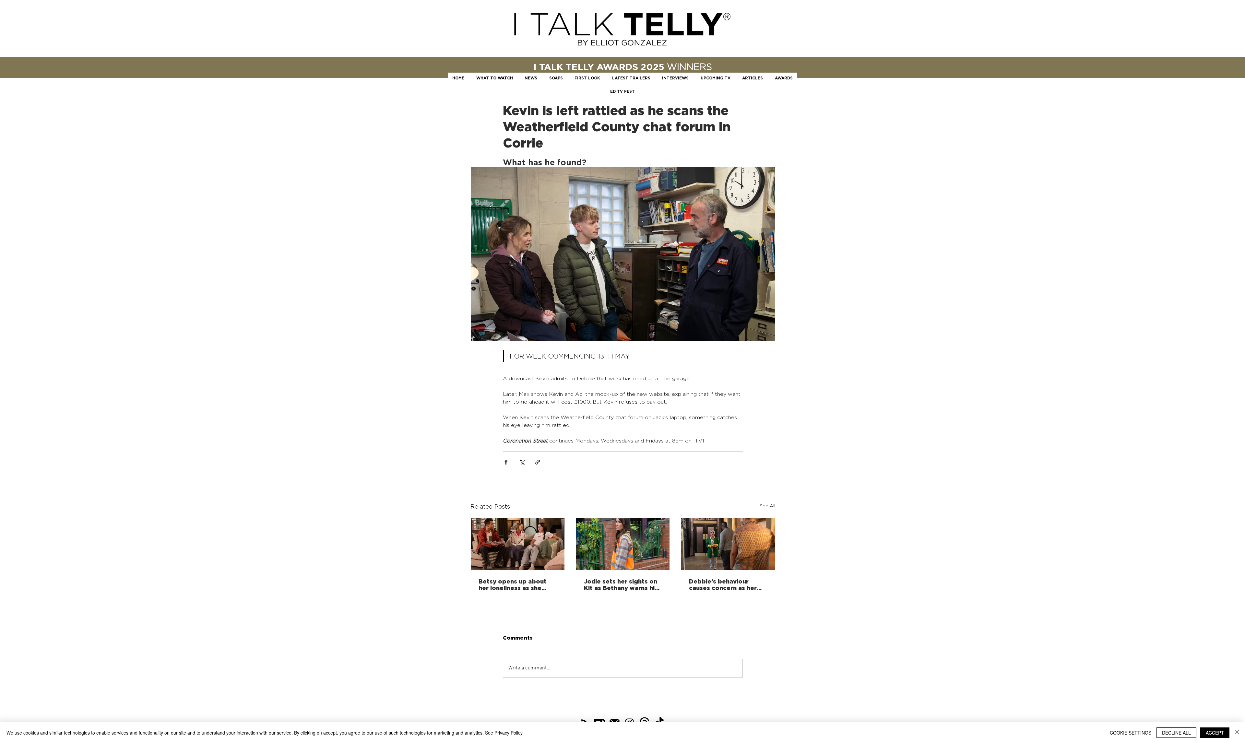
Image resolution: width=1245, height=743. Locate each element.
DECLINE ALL (1176, 732)
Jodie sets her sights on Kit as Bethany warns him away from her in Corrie (622, 584)
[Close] (1237, 732)
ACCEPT (1215, 732)
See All (767, 505)
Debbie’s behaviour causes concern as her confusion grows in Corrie (723, 584)
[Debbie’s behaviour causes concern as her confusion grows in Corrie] (728, 544)
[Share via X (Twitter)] (522, 462)
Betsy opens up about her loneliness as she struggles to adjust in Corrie (513, 584)
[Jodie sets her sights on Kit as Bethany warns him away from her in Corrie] (623, 544)
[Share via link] (538, 462)
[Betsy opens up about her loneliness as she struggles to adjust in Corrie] (517, 544)
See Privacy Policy (504, 732)
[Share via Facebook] (506, 462)
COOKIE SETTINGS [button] (1130, 732)
